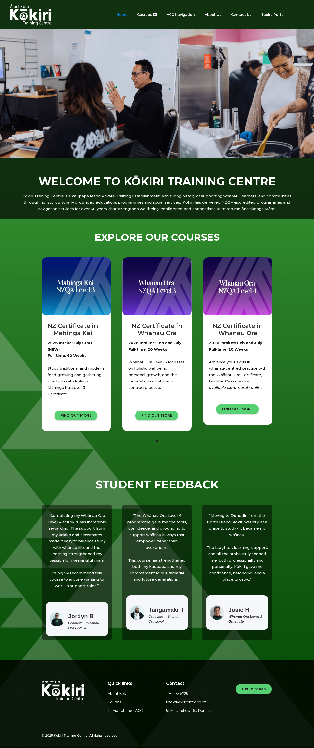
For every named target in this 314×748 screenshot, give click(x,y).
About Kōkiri (118, 693)
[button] (147, 14)
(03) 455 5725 (177, 693)
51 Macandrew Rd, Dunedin (189, 711)
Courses (114, 702)
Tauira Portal (273, 15)
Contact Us (241, 15)
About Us (213, 15)
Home (122, 15)
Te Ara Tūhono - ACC (125, 711)
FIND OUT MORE (76, 415)
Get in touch (254, 689)
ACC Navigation (181, 15)
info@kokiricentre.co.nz (186, 702)
